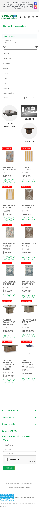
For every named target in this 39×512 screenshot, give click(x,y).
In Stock (18, 9)
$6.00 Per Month (6, 186)
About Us (15, 3)
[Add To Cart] (9, 181)
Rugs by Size (8, 93)
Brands (29, 5)
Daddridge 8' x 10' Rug (9, 283)
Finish (5, 68)
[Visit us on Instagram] (35, 7)
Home (8, 3)
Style (5, 83)
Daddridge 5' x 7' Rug (28, 283)
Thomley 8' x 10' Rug (9, 207)
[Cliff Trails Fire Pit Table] (29, 309)
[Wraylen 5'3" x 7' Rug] (10, 156)
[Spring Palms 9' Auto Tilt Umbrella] (29, 349)
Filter (34, 98)
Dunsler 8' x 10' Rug (28, 207)
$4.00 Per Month (6, 225)
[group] (13, 181)
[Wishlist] (29, 17)
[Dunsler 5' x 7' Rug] (29, 232)
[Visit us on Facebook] (35, 3)
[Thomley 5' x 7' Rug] (29, 156)
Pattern (6, 88)
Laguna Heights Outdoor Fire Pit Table (8, 364)
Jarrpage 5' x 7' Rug (9, 245)
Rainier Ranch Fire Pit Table (9, 322)
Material (6, 63)
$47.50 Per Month (7, 301)
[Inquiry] (13, 181)
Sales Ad (28, 7)
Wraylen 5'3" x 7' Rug (9, 168)
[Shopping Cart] (33, 17)
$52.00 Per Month (26, 301)
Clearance (7, 7)
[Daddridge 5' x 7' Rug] (29, 271)
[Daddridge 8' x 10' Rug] (10, 271)
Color (5, 78)
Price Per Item (9, 36)
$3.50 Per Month (6, 148)
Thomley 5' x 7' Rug (28, 168)
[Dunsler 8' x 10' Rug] (29, 194)
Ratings (6, 53)
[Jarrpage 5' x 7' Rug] (10, 232)
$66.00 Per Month (7, 341)
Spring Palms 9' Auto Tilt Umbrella (28, 363)
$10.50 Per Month (26, 341)
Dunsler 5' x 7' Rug (29, 245)
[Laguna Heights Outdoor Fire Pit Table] (10, 349)
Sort (27, 98)
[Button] (37, 17)
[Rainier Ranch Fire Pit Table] (10, 309)
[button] (21, 17)
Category (7, 58)
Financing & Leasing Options (14, 5)
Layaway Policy (18, 7)
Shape (5, 73)
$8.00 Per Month (6, 263)
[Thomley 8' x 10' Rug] (10, 194)
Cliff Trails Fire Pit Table (29, 322)
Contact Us (25, 3)
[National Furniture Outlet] (9, 17)
